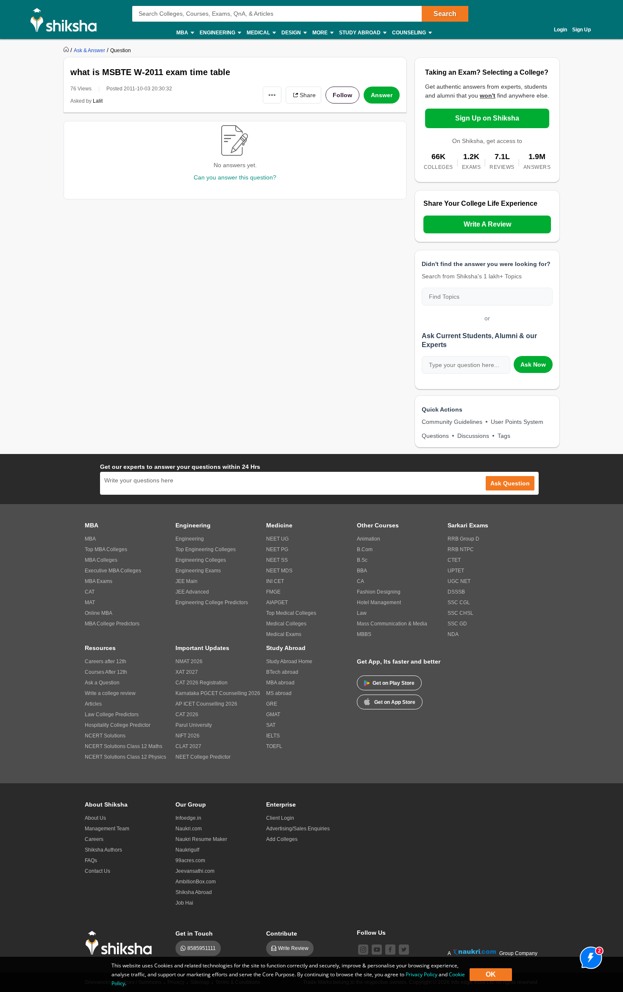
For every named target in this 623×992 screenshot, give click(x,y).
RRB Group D (463, 539)
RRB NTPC (461, 549)
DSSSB (456, 592)
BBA (362, 571)
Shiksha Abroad (193, 892)
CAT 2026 (186, 714)
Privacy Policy (421, 974)
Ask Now (533, 364)
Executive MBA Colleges (113, 571)
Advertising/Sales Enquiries (298, 829)
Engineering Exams (198, 571)
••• (272, 94)
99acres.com (190, 860)
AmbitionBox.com (195, 882)
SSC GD (457, 624)
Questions (435, 435)
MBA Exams (98, 581)
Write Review (293, 948)
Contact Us (97, 871)
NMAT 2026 (189, 661)
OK (491, 974)
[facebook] (390, 949)
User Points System (517, 421)
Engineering (189, 539)
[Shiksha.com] (67, 19)
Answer (381, 95)
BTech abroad (282, 672)
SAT (270, 725)
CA (360, 581)
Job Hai (184, 903)
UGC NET (459, 581)
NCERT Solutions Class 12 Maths (123, 746)
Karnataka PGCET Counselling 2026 (217, 693)
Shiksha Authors (103, 850)
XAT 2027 (186, 672)
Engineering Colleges (200, 560)
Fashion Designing (378, 592)
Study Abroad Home (289, 661)
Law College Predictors (112, 714)
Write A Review (487, 224)
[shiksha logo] (121, 943)
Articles (93, 704)
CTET (454, 560)
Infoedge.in (188, 818)
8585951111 (201, 948)
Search (445, 13)
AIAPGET (277, 602)
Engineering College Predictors (211, 602)
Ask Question (510, 483)
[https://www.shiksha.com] (67, 50)
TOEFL (274, 746)
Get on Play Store (393, 683)
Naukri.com (188, 829)
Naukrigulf (187, 850)
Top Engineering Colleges (205, 549)
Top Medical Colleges (291, 613)
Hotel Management (379, 602)
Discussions (473, 435)
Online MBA (98, 613)
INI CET (275, 581)
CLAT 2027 (188, 746)
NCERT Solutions (105, 736)
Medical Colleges (286, 624)
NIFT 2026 (187, 736)
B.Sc (362, 560)
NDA (453, 634)
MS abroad (279, 693)
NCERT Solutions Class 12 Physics (125, 757)
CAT (90, 592)
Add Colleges (282, 839)
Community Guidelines (452, 421)
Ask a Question (102, 683)
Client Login (280, 818)
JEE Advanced (192, 592)
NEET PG (277, 549)
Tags (504, 435)
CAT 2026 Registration (201, 683)
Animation (368, 539)
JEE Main (186, 581)
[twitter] (403, 949)
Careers (94, 839)
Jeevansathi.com (194, 871)
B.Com (365, 549)
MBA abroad (280, 683)
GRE (271, 704)
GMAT (273, 714)
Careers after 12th (105, 661)
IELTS (273, 736)
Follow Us (371, 932)
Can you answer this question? (235, 177)
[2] (589, 955)
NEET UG (277, 539)
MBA (90, 539)
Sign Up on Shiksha (487, 118)
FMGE (273, 592)
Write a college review (110, 693)
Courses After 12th (106, 672)
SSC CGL (459, 602)
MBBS (364, 634)
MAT (90, 602)
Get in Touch (194, 933)
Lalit (98, 101)
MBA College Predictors (112, 624)
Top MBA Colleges (106, 549)
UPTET (456, 571)
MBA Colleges (101, 560)
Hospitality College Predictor (117, 725)
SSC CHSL (460, 613)
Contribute (281, 933)
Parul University (193, 725)
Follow (342, 95)
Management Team (107, 829)
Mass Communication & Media (392, 624)
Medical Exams (283, 634)
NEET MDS (279, 571)
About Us (95, 818)
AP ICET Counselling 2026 (206, 704)
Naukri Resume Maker (201, 839)
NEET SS (277, 560)
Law (362, 613)
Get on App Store (394, 702)
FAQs (91, 860)
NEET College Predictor (203, 757)
